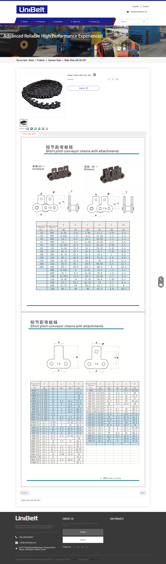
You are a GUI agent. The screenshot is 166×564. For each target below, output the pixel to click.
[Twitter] (83, 547)
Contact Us (94, 22)
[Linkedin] (79, 547)
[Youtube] (86, 547)
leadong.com (93, 559)
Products (41, 22)
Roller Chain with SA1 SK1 (30, 500)
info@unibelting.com (139, 12)
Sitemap (74, 559)
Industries (59, 22)
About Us (76, 22)
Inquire (82, 88)
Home (25, 22)
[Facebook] (74, 547)
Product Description (29, 134)
